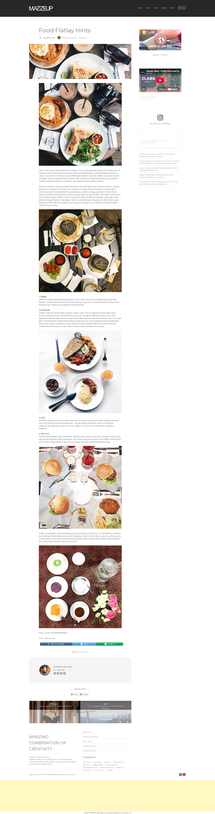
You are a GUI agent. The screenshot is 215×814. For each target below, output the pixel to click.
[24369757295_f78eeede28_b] (80, 291)
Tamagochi (164, 55)
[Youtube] (184, 8)
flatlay (80, 652)
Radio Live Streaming (91, 737)
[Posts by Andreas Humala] (59, 38)
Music (147, 8)
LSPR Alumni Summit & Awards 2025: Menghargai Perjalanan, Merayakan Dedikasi (157, 155)
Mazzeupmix (118, 762)
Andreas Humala (70, 38)
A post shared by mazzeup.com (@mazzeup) (160, 148)
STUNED (119, 767)
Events (83, 38)
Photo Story (87, 741)
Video (155, 8)
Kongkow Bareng (89, 750)
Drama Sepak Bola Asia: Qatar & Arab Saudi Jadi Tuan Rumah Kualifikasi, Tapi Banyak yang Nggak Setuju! (159, 162)
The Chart (87, 770)
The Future (99, 770)
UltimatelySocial (124, 813)
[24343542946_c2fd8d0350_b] (80, 412)
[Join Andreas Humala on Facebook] (64, 673)
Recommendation (90, 767)
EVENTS (163, 8)
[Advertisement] (67, 795)
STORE (172, 8)
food (86, 652)
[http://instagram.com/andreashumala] (58, 673)
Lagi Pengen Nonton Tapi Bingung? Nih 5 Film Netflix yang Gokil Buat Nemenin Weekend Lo (158, 183)
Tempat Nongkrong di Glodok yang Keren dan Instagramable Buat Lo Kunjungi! (156, 176)
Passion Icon (97, 765)
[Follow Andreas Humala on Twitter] (61, 673)
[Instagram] (180, 8)
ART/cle (86, 762)
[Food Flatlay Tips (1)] (80, 165)
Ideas (140, 8)
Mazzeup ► (87, 732)
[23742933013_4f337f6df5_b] (80, 627)
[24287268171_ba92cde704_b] (80, 528)
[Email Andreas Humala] (54, 673)
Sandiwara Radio (89, 746)
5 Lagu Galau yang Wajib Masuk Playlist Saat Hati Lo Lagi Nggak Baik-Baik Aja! (158, 169)
